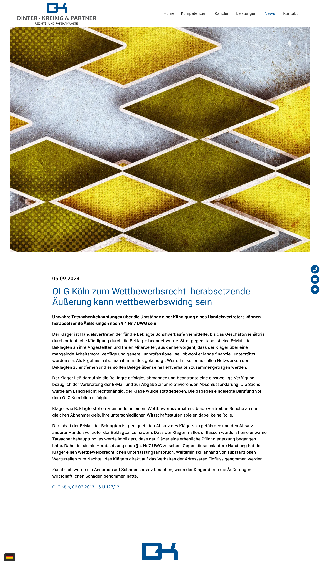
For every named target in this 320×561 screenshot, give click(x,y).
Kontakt (290, 13)
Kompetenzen (194, 13)
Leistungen (246, 13)
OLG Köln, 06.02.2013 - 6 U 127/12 (85, 487)
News (269, 13)
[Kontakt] (315, 289)
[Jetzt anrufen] (315, 269)
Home (168, 13)
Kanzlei (221, 13)
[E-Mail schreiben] (315, 279)
